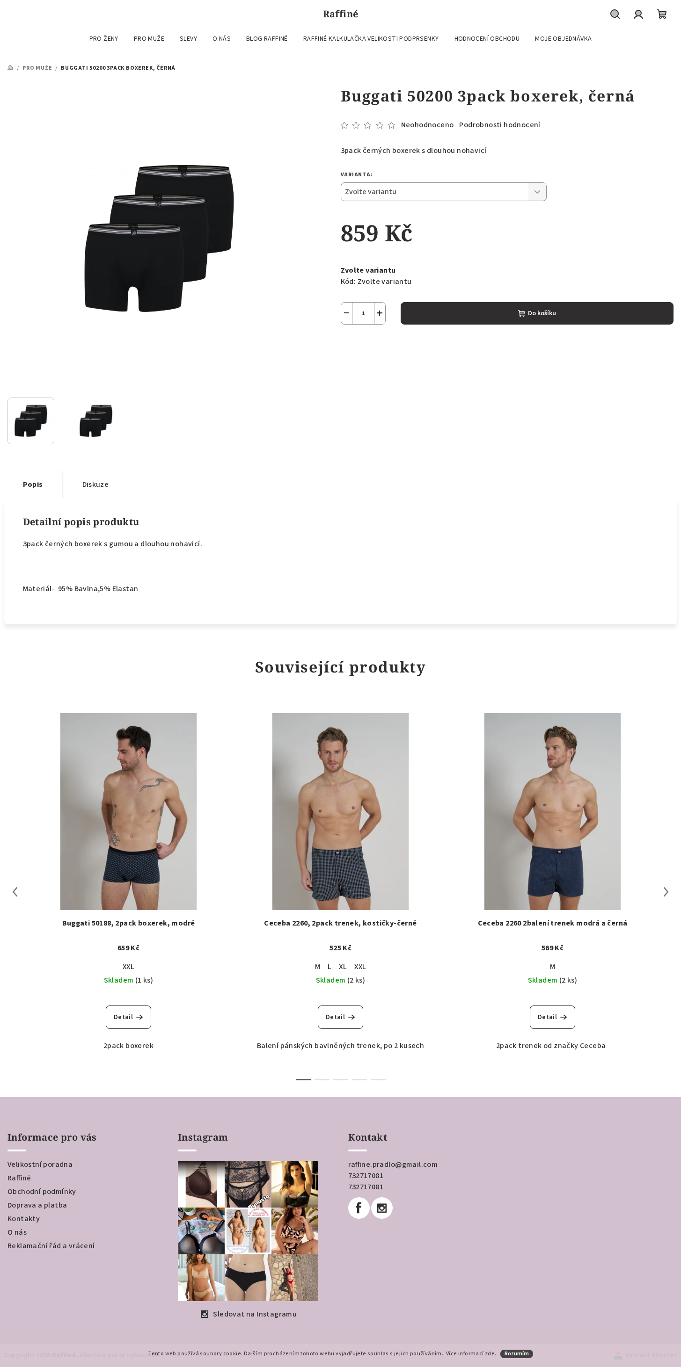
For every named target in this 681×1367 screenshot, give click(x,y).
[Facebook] (359, 1208)
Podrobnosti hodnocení (499, 125)
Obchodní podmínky (41, 1191)
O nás (17, 1232)
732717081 (366, 1176)
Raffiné (19, 1178)
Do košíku (542, 313)
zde (490, 1354)
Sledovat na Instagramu (255, 1314)
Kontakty (23, 1219)
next (666, 891)
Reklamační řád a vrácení (51, 1246)
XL (343, 967)
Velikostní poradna (40, 1164)
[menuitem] (104, 39)
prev (14, 891)
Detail (123, 1017)
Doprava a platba (37, 1205)
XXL (128, 967)
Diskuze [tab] (95, 484)
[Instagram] (382, 1208)
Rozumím (517, 1354)
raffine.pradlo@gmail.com (393, 1164)
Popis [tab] (33, 484)
